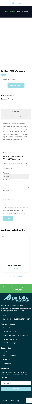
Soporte (5, 352)
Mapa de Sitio (7, 363)
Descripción (15, 111)
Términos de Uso (8, 359)
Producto (12, 11)
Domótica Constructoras (10, 339)
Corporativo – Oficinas (9, 331)
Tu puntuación (7, 173)
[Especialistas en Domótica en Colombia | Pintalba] (16, 3)
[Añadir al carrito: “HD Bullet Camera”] (26, 261)
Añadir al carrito (16, 85)
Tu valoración (7, 180)
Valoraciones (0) (16, 117)
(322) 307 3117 (16, 290)
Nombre (6, 191)
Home (6, 11)
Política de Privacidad (9, 355)
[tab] (16, 111)
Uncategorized (12, 99)
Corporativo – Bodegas (9, 343)
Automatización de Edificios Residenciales (15, 335)
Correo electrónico (9, 199)
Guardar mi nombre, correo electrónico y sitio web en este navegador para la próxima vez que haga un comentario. (15, 210)
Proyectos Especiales (9, 328)
